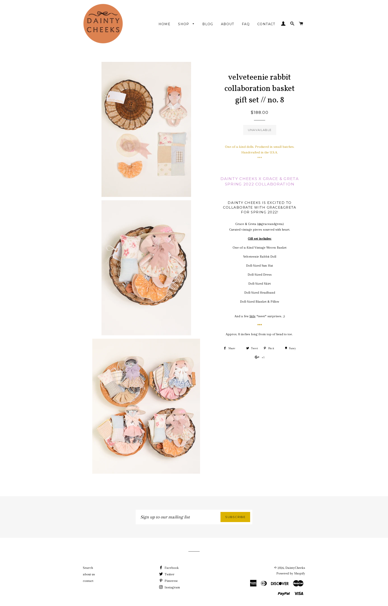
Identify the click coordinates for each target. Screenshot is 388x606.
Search (88, 568)
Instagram (172, 587)
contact (266, 24)
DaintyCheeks (295, 568)
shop (184, 24)
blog (207, 24)
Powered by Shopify (290, 573)
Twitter (169, 574)
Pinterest (171, 581)
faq (246, 24)
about (227, 24)
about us (89, 574)
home (165, 24)
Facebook (171, 568)
